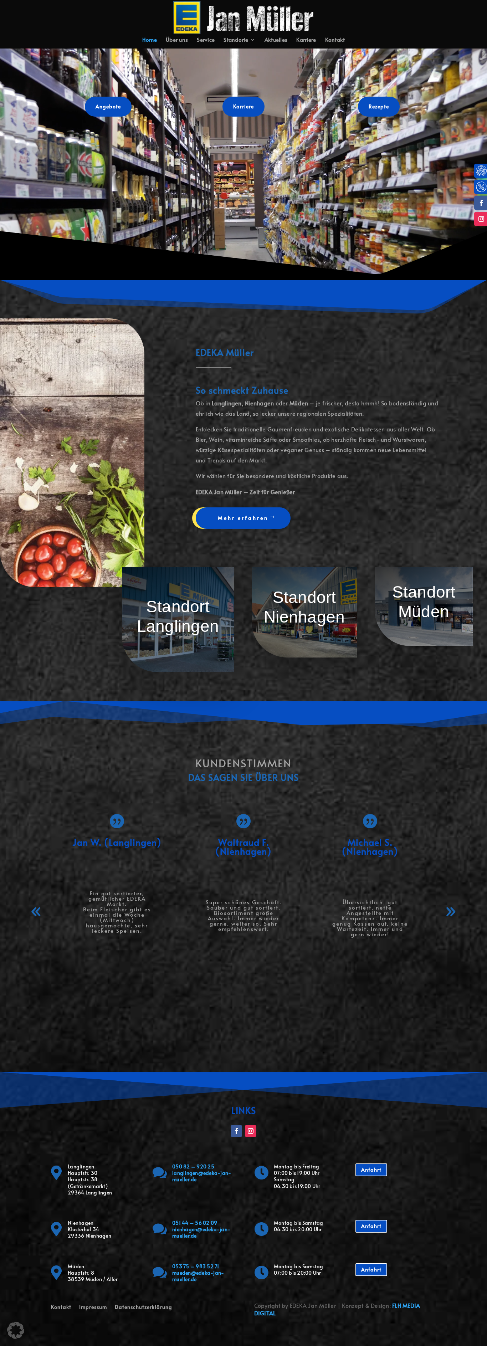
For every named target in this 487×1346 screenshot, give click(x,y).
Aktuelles (276, 40)
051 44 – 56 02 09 (194, 1222)
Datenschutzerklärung (143, 1307)
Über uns (177, 40)
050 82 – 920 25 (193, 1166)
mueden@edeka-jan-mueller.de (198, 1276)
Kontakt (335, 40)
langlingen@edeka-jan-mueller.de (201, 1176)
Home (149, 40)
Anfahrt (371, 1169)
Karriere (306, 40)
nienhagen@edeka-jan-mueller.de (201, 1232)
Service (206, 40)
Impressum (93, 1307)
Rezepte (379, 106)
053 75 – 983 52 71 (195, 1266)
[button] (36, 912)
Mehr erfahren (243, 518)
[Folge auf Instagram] (250, 1131)
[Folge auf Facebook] (236, 1131)
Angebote (108, 106)
